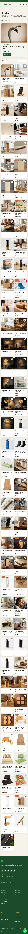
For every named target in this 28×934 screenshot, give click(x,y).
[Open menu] (2, 4)
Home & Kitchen (4, 897)
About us (17, 914)
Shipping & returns (5, 919)
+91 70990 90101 (22, 1)
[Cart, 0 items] (26, 4)
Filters (4, 60)
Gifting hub (17, 890)
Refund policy (7, 929)
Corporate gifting (18, 894)
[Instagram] (2, 870)
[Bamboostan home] (7, 4)
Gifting (2, 905)
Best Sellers (3, 890)
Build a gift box (18, 892)
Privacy (2, 929)
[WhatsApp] (14, 870)
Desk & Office (4, 901)
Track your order (4, 917)
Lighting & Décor (4, 899)
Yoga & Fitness (4, 892)
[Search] (17, 4)
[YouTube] (8, 870)
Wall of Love (17, 917)
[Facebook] (5, 870)
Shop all (2, 908)
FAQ (2, 921)
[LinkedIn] (11, 870)
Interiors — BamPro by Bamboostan (21, 920)
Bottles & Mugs (4, 894)
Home (2, 9)
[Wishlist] (23, 4)
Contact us (3, 914)
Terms (25, 928)
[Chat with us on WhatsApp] (25, 931)
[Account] (20, 4)
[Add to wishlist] (12, 66)
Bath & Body (3, 903)
